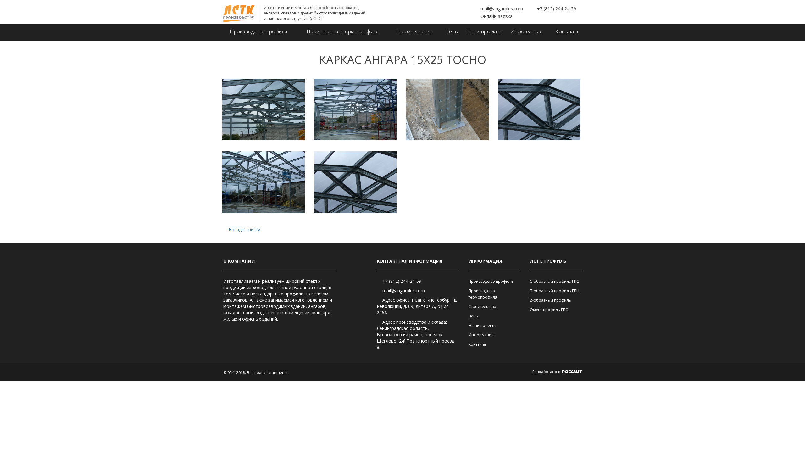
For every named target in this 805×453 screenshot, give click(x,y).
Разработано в (546, 371)
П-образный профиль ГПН (554, 291)
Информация (526, 31)
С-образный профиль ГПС (554, 281)
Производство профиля (258, 31)
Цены (451, 31)
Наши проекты (483, 31)
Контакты (566, 31)
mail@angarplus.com (501, 9)
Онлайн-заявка (496, 16)
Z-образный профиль (550, 300)
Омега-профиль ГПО (549, 309)
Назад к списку (244, 229)
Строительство (414, 31)
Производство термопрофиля (343, 31)
